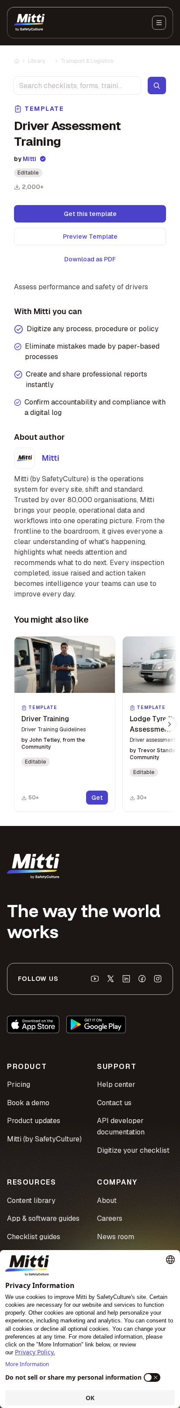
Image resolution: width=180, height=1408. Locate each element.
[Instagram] (157, 978)
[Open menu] (159, 23)
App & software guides (43, 1218)
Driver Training (45, 718)
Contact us (114, 1102)
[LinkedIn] (126, 978)
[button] (64, 724)
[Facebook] (142, 978)
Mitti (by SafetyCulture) (44, 1139)
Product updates (33, 1120)
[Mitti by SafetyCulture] (29, 22)
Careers (109, 1218)
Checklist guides (33, 1236)
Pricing (18, 1084)
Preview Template (90, 236)
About (107, 1200)
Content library (31, 1200)
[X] (110, 978)
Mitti (29, 159)
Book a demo (28, 1102)
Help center (116, 1084)
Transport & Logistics (87, 61)
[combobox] (77, 85)
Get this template (90, 214)
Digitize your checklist (133, 1150)
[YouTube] (94, 978)
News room (115, 1236)
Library (36, 61)
